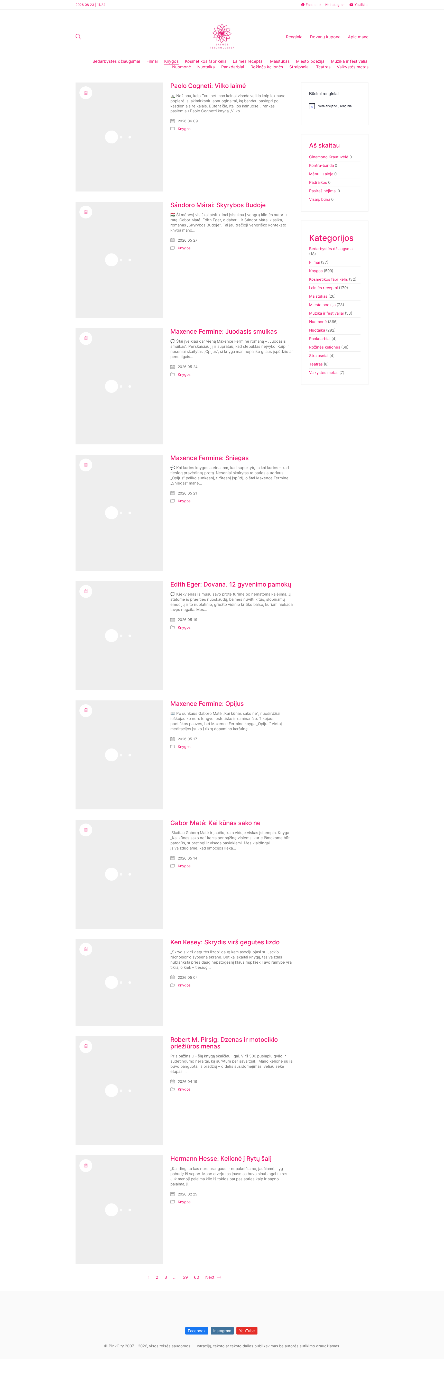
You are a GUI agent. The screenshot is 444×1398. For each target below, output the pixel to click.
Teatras (316, 364)
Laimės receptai (323, 287)
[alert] (335, 106)
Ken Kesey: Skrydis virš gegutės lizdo (225, 942)
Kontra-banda (321, 165)
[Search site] (78, 37)
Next (210, 1277)
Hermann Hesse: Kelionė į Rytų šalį (221, 1158)
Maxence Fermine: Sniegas (209, 458)
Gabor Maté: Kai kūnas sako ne (215, 823)
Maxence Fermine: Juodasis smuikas (223, 331)
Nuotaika (317, 330)
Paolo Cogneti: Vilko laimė (208, 86)
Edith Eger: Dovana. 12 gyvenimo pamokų (230, 584)
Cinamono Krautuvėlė (328, 156)
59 (185, 1277)
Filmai (314, 262)
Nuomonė (318, 321)
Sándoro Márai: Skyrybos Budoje (218, 205)
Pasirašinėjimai (323, 190)
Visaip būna (319, 199)
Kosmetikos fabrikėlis (328, 279)
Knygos (184, 128)
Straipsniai (318, 355)
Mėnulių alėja (321, 173)
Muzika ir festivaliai (326, 313)
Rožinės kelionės (324, 347)
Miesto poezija (322, 304)
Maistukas (318, 296)
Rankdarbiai (319, 338)
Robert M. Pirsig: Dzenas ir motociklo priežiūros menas (224, 1043)
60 (196, 1277)
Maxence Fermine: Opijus (207, 703)
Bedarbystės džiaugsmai (331, 248)
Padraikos (318, 182)
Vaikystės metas (323, 372)
